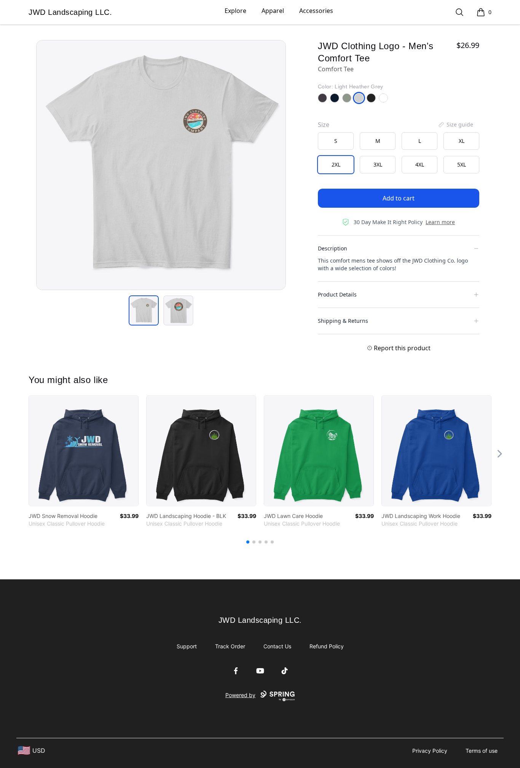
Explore (235, 10)
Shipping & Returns (343, 320)
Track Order (230, 646)
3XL (377, 164)
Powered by (240, 695)
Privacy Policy (429, 750)
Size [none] (323, 124)
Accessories (316, 10)
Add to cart (399, 198)
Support (187, 646)
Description (332, 248)
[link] (83, 451)
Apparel (273, 10)
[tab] (143, 310)
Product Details (337, 294)
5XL (461, 164)
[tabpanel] (161, 165)
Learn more (440, 222)
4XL (419, 164)
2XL (336, 164)
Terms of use (482, 750)
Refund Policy (326, 646)
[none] (455, 124)
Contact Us (277, 646)
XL (461, 140)
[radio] (336, 141)
